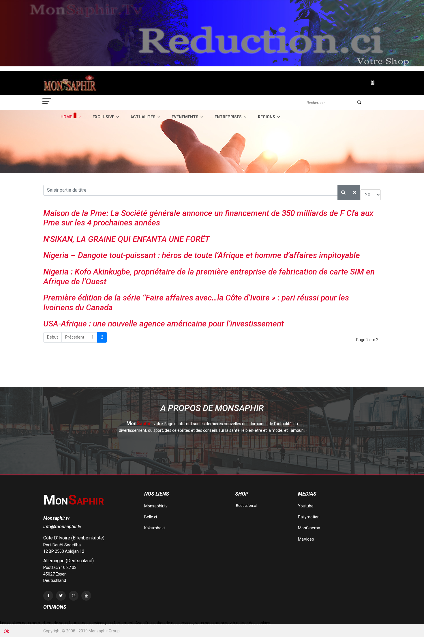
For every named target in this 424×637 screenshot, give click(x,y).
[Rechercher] (343, 192)
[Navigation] (47, 102)
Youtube (306, 506)
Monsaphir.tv (156, 506)
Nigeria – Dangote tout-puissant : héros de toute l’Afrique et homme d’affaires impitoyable (201, 255)
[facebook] (48, 596)
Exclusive (103, 117)
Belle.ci (150, 517)
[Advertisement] (148, 372)
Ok (6, 631)
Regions (266, 117)
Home (66, 117)
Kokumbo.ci (154, 528)
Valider (359, 102)
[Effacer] (354, 192)
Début (52, 337)
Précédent (74, 337)
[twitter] (61, 596)
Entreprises (228, 117)
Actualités (142, 117)
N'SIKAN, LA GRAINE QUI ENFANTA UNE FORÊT (126, 239)
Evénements (185, 117)
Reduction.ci (246, 505)
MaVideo (306, 539)
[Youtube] (86, 596)
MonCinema (309, 528)
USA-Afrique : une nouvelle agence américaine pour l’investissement (163, 323)
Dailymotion (309, 517)
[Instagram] (73, 596)
